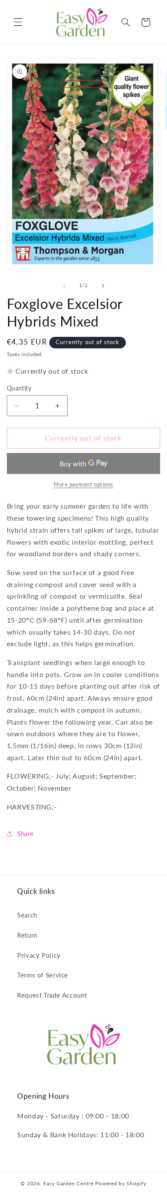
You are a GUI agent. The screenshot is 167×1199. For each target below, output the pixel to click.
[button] (18, 22)
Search (27, 915)
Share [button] (25, 833)
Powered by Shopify (120, 1183)
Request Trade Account (52, 995)
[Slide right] (102, 285)
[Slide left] (64, 285)
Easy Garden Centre (68, 1183)
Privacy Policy (39, 955)
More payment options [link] (83, 484)
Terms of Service (42, 975)
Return (27, 935)
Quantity (19, 388)
